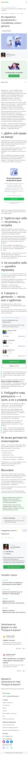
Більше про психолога (14, 567)
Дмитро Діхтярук (12, 330)
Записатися (22, 336)
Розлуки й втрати (11, 7)
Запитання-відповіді (8, 719)
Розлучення (4, 273)
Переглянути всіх (14, 361)
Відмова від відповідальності (10, 730)
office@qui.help (8, 736)
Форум (4, 708)
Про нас (4, 710)
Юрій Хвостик (11, 350)
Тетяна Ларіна (11, 340)
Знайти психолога (14, 75)
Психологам (5, 705)
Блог (2, 7)
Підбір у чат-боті (14, 366)
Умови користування (8, 724)
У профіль (7, 336)
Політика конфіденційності (10, 727)
